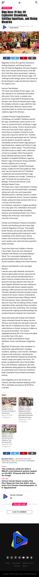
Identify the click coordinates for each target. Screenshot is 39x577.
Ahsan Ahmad (14, 27)
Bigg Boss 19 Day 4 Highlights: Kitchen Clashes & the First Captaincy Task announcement (8, 438)
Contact (17, 566)
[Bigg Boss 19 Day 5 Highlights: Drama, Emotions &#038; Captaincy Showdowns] (9, 401)
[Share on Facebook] (7, 58)
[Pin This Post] (24, 58)
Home (7, 563)
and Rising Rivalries (23, 459)
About (25, 566)
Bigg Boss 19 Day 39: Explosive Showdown (18, 461)
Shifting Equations (9, 462)
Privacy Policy (28, 563)
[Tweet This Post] (15, 58)
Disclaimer (16, 563)
